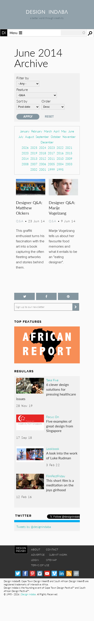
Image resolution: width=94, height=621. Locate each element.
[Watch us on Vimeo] (54, 573)
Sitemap (51, 560)
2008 (25, 164)
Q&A (20, 221)
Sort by (21, 101)
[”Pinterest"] (68, 296)
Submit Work (58, 555)
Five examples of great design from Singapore (59, 426)
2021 (68, 148)
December (47, 142)
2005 (51, 164)
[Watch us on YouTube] (47, 573)
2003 (68, 164)
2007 (33, 164)
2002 (33, 169)
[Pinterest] (32, 573)
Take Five (52, 380)
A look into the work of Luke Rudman (61, 455)
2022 (60, 148)
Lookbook (52, 448)
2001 (42, 169)
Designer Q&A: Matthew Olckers (29, 208)
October (56, 137)
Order (46, 101)
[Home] (47, 12)
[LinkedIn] (61, 573)
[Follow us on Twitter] (24, 296)
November (69, 137)
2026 (25, 148)
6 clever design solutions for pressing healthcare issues (46, 391)
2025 (33, 148)
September (42, 137)
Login (35, 560)
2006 (42, 164)
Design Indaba (28, 594)
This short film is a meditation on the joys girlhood (60, 485)
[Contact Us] (76, 573)
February (36, 131)
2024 (42, 148)
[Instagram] (39, 573)
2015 (68, 153)
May (64, 131)
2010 (60, 158)
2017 (51, 153)
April (56, 131)
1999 (51, 169)
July (21, 137)
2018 (42, 153)
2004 (60, 164)
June (71, 131)
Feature (22, 89)
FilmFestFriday (55, 476)
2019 (33, 153)
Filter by (22, 77)
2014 (25, 158)
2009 (68, 158)
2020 (25, 153)
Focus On (52, 417)
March (48, 131)
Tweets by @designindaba (33, 526)
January (25, 131)
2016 (60, 153)
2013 (33, 158)
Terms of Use (40, 565)
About (35, 549)
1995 (60, 169)
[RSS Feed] (69, 573)
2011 (51, 158)
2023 (51, 148)
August (29, 137)
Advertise (38, 555)
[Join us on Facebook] (46, 296)
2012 (42, 158)
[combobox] (73, 33)
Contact (52, 549)
